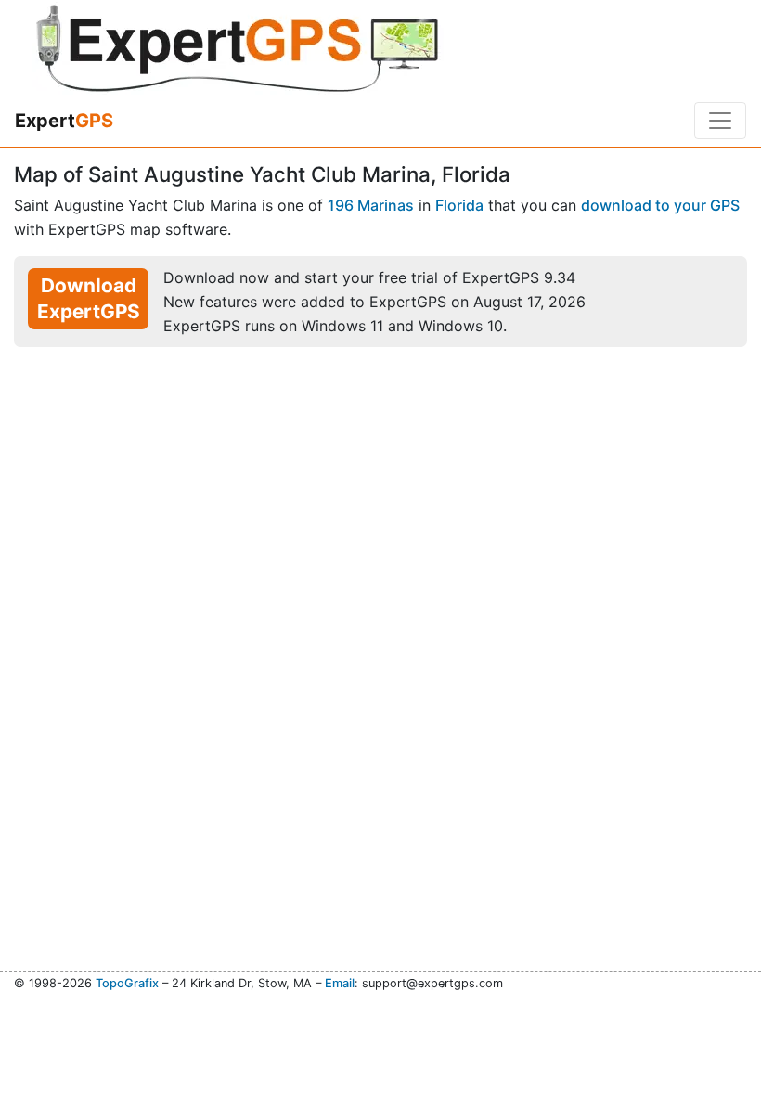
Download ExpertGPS (88, 298)
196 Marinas (371, 205)
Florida (459, 205)
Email (340, 983)
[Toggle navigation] (720, 120)
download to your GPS (660, 205)
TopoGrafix (127, 983)
